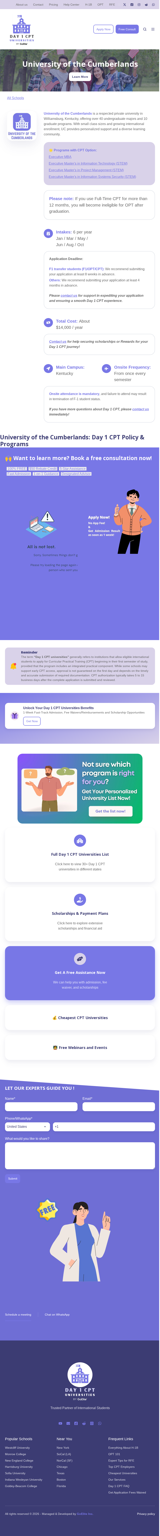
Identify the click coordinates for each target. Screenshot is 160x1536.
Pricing (53, 4)
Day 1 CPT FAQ (118, 1486)
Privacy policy (146, 1513)
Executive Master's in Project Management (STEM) (86, 170)
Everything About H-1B (123, 1447)
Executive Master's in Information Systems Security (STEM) (92, 177)
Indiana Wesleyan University (23, 1479)
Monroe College (15, 1454)
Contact (38, 4)
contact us (69, 295)
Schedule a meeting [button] (18, 1314)
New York (63, 1447)
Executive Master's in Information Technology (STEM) (88, 163)
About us (22, 4)
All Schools (15, 98)
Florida (61, 1486)
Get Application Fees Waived (127, 1492)
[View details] (124, 4)
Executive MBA (60, 157)
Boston (61, 1479)
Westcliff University (17, 1447)
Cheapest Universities (122, 1473)
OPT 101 (114, 1454)
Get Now (32, 721)
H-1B (88, 4)
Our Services (116, 1479)
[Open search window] (145, 29)
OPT (101, 4)
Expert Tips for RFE (121, 1460)
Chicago (62, 1466)
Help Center (71, 4)
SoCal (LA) (64, 1454)
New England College (19, 1460)
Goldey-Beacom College (21, 1486)
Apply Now (103, 29)
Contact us (57, 341)
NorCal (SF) (64, 1460)
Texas (60, 1473)
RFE (112, 4)
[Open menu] (153, 29)
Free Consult (127, 29)
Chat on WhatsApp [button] (57, 1314)
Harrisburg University (19, 1466)
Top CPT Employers (121, 1466)
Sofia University (15, 1473)
